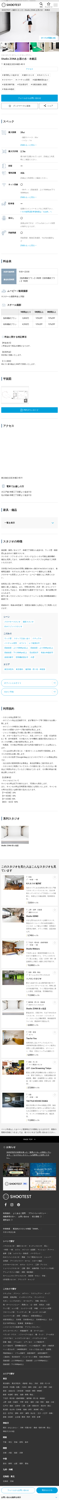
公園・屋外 (26, 1268)
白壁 (32, 657)
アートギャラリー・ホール (20, 1261)
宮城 (11, 1481)
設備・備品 (7, 1342)
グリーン (16, 1293)
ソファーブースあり (25, 1334)
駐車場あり (29, 1323)
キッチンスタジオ (35, 1246)
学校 (43, 1276)
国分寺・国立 (46, 1406)
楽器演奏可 (8, 657)
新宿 (4, 1391)
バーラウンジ (35, 1253)
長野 (21, 1463)
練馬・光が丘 (30, 1413)
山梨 (15, 1463)
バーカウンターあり (39, 1338)
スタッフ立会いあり (22, 638)
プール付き (50, 1334)
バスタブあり (8, 1338)
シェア (50, 106)
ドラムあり (17, 1342)
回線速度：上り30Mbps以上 (41, 648)
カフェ (17, 1250)
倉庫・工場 (7, 1253)
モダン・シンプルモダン (12, 1301)
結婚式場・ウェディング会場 (43, 1268)
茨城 (15, 1442)
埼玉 (10, 1442)
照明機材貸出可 (22, 657)
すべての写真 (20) (48, 38)
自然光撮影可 (42, 1353)
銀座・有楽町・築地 (10, 1395)
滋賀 (15, 1453)
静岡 (10, 1463)
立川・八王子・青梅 (45, 1413)
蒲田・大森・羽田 (37, 1402)
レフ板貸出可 (34, 643)
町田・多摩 (36, 1417)
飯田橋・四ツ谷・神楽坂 (35, 669)
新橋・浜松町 (8, 1417)
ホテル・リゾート (26, 1265)
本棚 (36, 1308)
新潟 (4, 1463)
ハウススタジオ (9, 1246)
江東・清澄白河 (33, 1406)
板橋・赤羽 (27, 1409)
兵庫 (21, 1453)
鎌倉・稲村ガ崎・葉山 (42, 1428)
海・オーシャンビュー (11, 1305)
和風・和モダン (41, 1301)
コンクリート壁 (26, 1308)
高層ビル (25, 1305)
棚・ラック (39, 1334)
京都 (4, 1453)
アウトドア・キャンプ (26, 1279)
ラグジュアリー (37, 1293)
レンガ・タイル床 (39, 1312)
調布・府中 (19, 1413)
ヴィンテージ (39, 1297)
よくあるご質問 (19, 1213)
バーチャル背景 (10, 643)
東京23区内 (8, 669)
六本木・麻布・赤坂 (29, 1387)
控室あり (25, 1316)
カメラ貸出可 (8, 1346)
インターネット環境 (29, 1357)
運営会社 (6, 1220)
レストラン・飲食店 (20, 1253)
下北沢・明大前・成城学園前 (13, 1398)
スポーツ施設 (37, 1261)
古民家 (5, 1261)
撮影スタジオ (28, 622)
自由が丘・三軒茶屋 (16, 1391)
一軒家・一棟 (8, 1250)
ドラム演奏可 (20, 1353)
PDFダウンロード (31, 410)
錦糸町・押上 (39, 1409)
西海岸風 (13, 1297)
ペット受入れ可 (9, 1349)
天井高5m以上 (41, 1320)
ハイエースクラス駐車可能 (13, 1327)
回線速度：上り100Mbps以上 (16, 648)
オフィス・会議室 (28, 1250)
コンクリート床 (9, 1316)
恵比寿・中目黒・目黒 (11, 1387)
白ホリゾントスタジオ (13, 626)
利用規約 (6, 1213)
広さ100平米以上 (9, 1323)
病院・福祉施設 (27, 1272)
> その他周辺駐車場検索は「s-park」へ (36, 212)
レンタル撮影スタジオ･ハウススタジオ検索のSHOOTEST (11, 5)
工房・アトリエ (41, 1265)
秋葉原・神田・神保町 (34, 1391)
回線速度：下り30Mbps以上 (15, 653)
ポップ (47, 1293)
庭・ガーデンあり (37, 1331)
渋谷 (36, 1383)
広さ (50, 1320)
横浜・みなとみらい (10, 1428)
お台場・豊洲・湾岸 (22, 1417)
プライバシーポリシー (37, 1213)
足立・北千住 (8, 1413)
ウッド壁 (8, 638)
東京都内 (19, 669)
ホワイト (22, 643)
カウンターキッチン (10, 1331)
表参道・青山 (27, 1383)
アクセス (29, 69)
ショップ (47, 1257)
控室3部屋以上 (8, 1320)
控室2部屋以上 (36, 1316)
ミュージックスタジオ (11, 1268)
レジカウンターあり (22, 1338)
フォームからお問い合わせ (29, 98)
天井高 (18, 1320)
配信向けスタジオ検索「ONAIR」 (26, 1229)
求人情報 (35, 1217)
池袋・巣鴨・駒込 (26, 1395)
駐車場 (20, 1323)
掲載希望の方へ (9, 1217)
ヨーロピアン (28, 1301)
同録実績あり (8, 1353)
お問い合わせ (23, 1217)
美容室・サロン (34, 1276)
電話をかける (47, 1490)
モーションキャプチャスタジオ (14, 1276)
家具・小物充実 (48, 1346)
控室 (18, 1316)
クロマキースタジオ (12, 622)
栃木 (26, 1442)
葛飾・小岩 (50, 1402)
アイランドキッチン (32, 1327)
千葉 (4, 1442)
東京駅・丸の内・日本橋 (12, 1409)
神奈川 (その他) (8, 1431)
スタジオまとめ (9, 1232)
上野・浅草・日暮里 (10, 1402)
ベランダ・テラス (9, 1334)
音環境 (48, 1349)
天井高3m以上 (28, 1320)
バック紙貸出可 (34, 1346)
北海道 (5, 1481)
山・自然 (33, 1305)
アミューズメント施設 (11, 1272)
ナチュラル (37, 638)
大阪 (10, 1453)
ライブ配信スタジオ (34, 1257)
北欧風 (5, 1297)
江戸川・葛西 (8, 1406)
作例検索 (6, 1229)
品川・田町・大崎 (45, 1387)
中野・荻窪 (24, 1402)
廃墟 (23, 1257)
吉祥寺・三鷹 (20, 1406)
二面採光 (6, 1357)
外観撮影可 (24, 1331)
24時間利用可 (22, 1349)
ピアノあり (28, 1342)
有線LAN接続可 (47, 653)
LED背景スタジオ (9, 1279)
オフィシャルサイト (12, 683)
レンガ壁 (15, 1308)
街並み (41, 1305)
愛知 (26, 1463)
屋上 (45, 1246)
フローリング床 (9, 1312)
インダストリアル (25, 1297)
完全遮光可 (34, 653)
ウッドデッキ (22, 1312)
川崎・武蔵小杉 (26, 1428)
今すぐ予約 (9, 692)
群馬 (21, 1442)
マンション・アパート (46, 1250)
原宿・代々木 (45, 1383)
